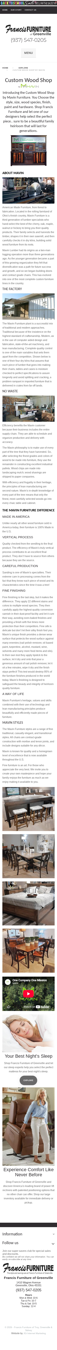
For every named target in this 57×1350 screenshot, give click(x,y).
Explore (28, 1080)
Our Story (16, 10)
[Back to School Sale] (28, 3)
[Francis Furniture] (28, 30)
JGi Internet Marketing (34, 1333)
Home (5, 10)
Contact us (30, 10)
